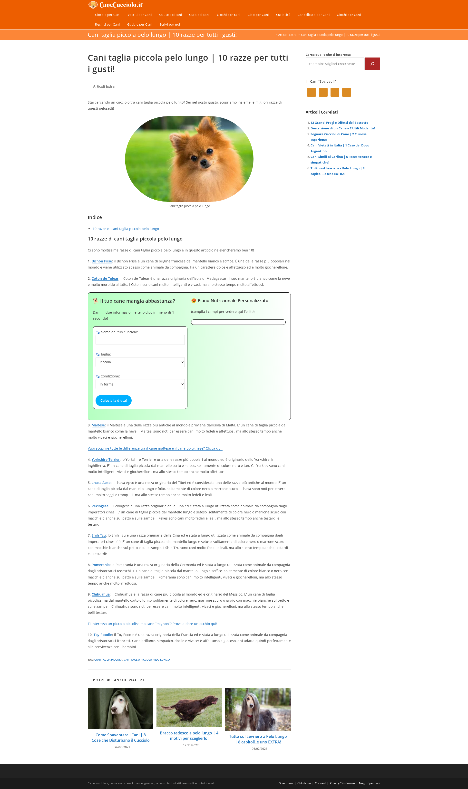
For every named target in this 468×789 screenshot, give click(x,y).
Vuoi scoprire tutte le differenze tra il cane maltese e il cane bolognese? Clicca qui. (155, 448)
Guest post (286, 783)
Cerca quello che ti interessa (328, 54)
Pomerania (101, 564)
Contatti (320, 783)
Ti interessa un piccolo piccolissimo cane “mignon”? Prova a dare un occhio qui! (152, 623)
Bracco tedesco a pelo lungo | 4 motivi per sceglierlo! (189, 735)
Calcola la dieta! (113, 400)
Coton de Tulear (105, 278)
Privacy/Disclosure (342, 783)
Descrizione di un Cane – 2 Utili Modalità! (343, 128)
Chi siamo (304, 783)
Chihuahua (101, 594)
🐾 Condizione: (108, 376)
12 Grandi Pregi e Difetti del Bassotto (339, 122)
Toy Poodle (103, 634)
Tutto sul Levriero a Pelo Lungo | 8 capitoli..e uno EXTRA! (258, 739)
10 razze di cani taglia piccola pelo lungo (126, 228)
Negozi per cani (369, 783)
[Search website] (189, 24)
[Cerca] (372, 64)
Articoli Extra (104, 86)
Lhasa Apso (101, 482)
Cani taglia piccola (108, 659)
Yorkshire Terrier (106, 459)
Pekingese (100, 506)
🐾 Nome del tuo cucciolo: (117, 332)
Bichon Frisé (102, 261)
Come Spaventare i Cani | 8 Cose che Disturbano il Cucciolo (121, 737)
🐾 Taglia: (103, 354)
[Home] (272, 34)
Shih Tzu (99, 535)
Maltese (98, 425)
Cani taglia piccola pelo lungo (147, 659)
